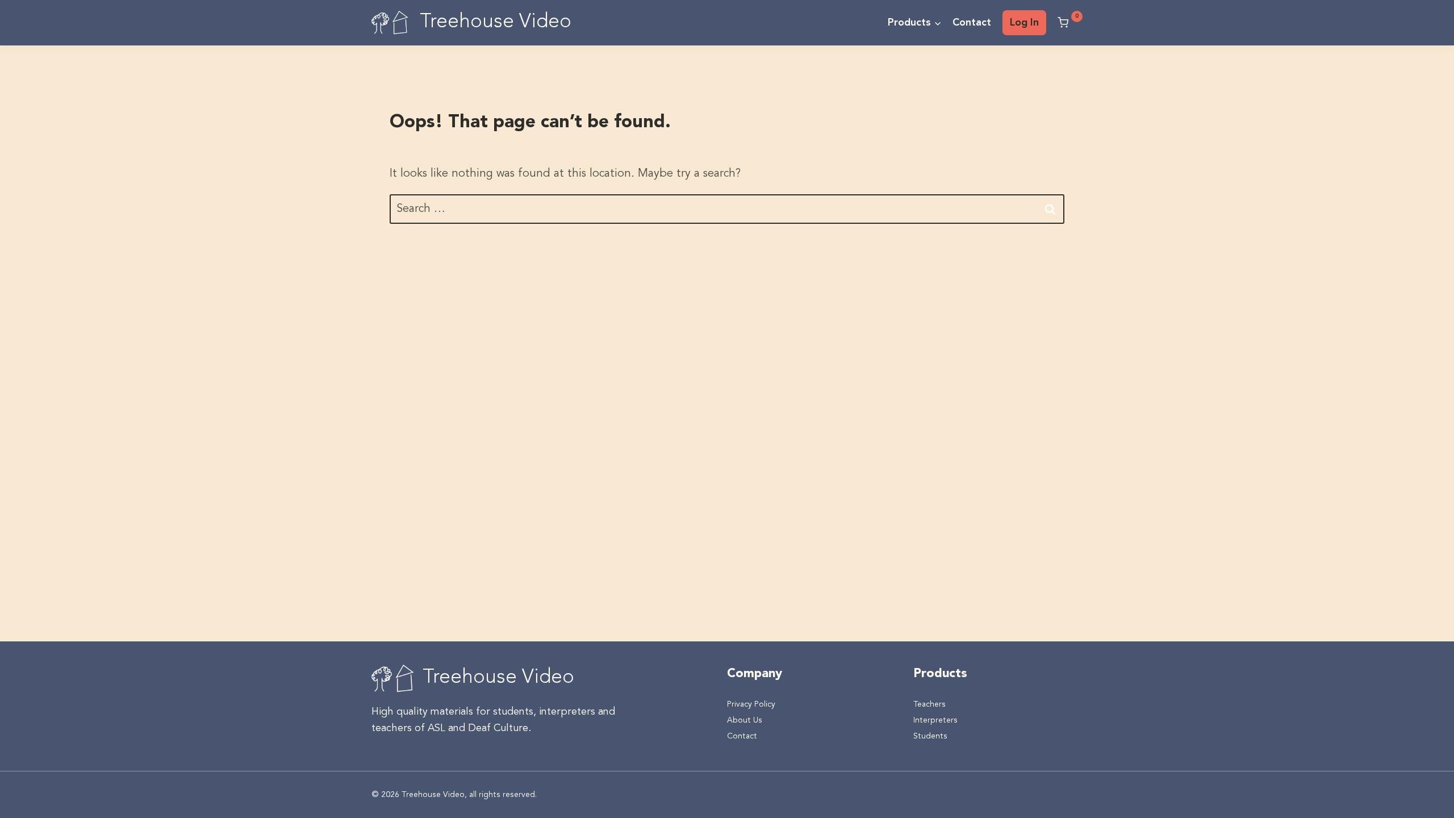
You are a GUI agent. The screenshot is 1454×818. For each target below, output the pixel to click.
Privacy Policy (751, 704)
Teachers (929, 704)
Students (930, 736)
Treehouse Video (498, 678)
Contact (971, 23)
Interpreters (935, 720)
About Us (744, 720)
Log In (1024, 23)
